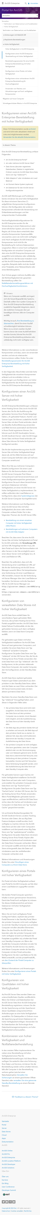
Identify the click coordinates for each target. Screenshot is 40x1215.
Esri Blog (5, 1183)
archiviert (32, 129)
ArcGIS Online (7, 1151)
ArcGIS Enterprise (12, 3)
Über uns (5, 1177)
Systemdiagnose (28, 496)
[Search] (25, 3)
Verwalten (5, 21)
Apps (4, 1138)
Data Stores (6, 1132)
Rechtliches (27, 1211)
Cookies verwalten (17, 1211)
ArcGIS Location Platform (11, 1161)
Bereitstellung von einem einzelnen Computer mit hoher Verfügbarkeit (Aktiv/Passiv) (19, 523)
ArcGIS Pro (6, 1154)
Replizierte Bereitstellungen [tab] (15, 40)
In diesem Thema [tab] (9, 145)
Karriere (5, 1180)
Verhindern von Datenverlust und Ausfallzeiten (20, 24)
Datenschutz (6, 1211)
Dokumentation (7, 1142)
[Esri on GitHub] (10, 1201)
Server (4, 1128)
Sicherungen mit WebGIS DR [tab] (15, 35)
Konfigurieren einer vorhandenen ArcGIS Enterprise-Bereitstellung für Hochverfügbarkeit (19, 81)
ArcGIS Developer (8, 1164)
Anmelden (34, 3)
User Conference (8, 1187)
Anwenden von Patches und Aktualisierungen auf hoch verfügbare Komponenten (18, 91)
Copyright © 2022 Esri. (9, 1208)
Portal (4, 1125)
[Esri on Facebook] (6, 1201)
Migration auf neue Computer (13, 99)
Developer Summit (9, 1190)
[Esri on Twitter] (3, 1201)
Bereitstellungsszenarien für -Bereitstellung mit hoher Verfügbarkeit (16, 363)
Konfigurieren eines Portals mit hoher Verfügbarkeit (18, 72)
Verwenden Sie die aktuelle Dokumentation (19, 137)
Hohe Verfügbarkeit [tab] (12, 44)
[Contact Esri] (13, 1201)
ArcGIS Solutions (8, 1168)
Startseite (5, 1121)
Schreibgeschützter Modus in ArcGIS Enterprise (20, 103)
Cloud (4, 1135)
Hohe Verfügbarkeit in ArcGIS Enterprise (19, 49)
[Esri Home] (6, 1194)
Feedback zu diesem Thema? (26, 1097)
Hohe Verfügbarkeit (11, 27)
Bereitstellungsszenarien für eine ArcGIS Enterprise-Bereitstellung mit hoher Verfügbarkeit (19, 63)
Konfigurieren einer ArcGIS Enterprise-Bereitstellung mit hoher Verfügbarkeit (19, 55)
